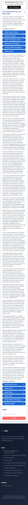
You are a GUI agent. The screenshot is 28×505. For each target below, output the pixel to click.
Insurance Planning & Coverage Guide (14, 465)
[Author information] (25, 12)
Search (14, 418)
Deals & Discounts (9, 458)
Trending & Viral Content (11, 475)
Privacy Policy (8, 486)
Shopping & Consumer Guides (12, 470)
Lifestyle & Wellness (9, 468)
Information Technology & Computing (15, 463)
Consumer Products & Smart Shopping (15, 455)
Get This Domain (14, 7)
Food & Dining (8, 460)
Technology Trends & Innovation (13, 473)
